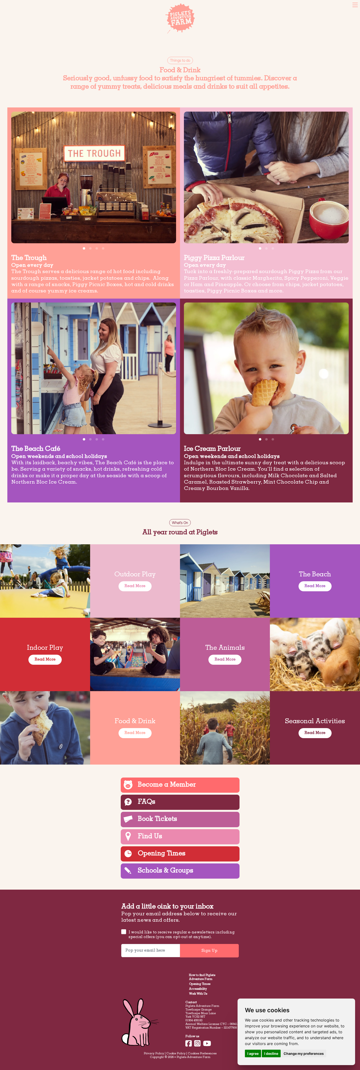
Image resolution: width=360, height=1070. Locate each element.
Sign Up (209, 951)
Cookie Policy (176, 1053)
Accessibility (198, 989)
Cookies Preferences (202, 1053)
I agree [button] (253, 1053)
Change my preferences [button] (304, 1053)
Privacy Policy (154, 1053)
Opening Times (199, 984)
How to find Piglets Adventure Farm (202, 977)
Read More (134, 586)
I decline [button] (271, 1053)
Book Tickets (14, 4)
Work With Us (198, 993)
